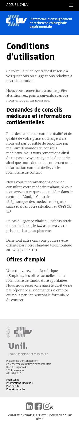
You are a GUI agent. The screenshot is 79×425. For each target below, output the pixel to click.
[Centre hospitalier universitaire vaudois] (23, 332)
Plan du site (13, 386)
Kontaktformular (15, 389)
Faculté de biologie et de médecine (28, 354)
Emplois (15, 275)
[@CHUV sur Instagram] (46, 406)
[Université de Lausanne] (28, 345)
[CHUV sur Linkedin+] (29, 406)
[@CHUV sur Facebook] (38, 406)
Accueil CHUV (17, 5)
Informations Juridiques (19, 383)
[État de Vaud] (8, 332)
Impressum (12, 380)
